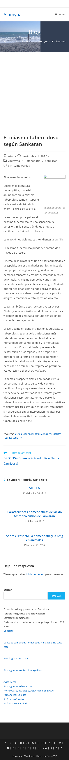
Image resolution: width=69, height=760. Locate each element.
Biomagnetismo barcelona (17, 686)
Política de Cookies (13, 699)
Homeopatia (32, 161)
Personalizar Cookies (14, 694)
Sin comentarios (19, 165)
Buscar (7, 589)
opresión (28, 434)
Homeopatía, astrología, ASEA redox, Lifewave (28, 690)
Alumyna (12, 14)
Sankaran (51, 161)
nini (10, 156)
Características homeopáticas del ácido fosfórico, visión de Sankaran (34, 514)
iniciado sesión (35, 574)
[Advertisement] (34, 88)
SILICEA (34, 488)
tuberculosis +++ (12, 437)
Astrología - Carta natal (15, 658)
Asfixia (18, 434)
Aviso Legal (9, 682)
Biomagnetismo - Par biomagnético (22, 670)
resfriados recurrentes (48, 434)
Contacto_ (9, 630)
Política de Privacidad (15, 703)
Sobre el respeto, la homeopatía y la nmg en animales (34, 538)
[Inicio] (4, 41)
